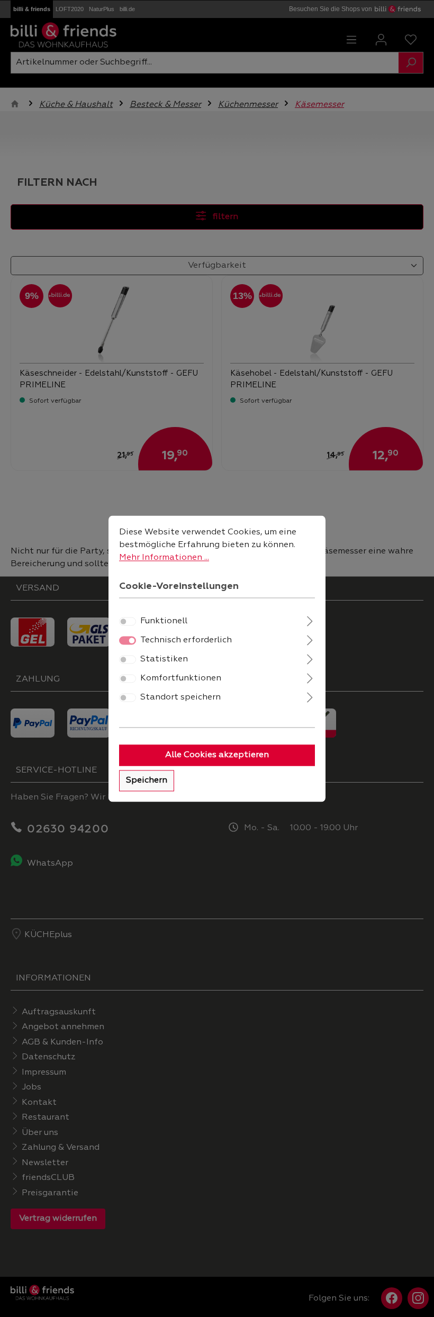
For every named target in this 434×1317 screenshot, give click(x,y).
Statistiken (164, 659)
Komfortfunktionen (180, 678)
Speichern (146, 780)
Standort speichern (180, 697)
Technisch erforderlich (186, 640)
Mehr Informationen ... (164, 557)
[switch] (127, 621)
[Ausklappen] (310, 620)
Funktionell (163, 621)
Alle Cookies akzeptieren (217, 755)
